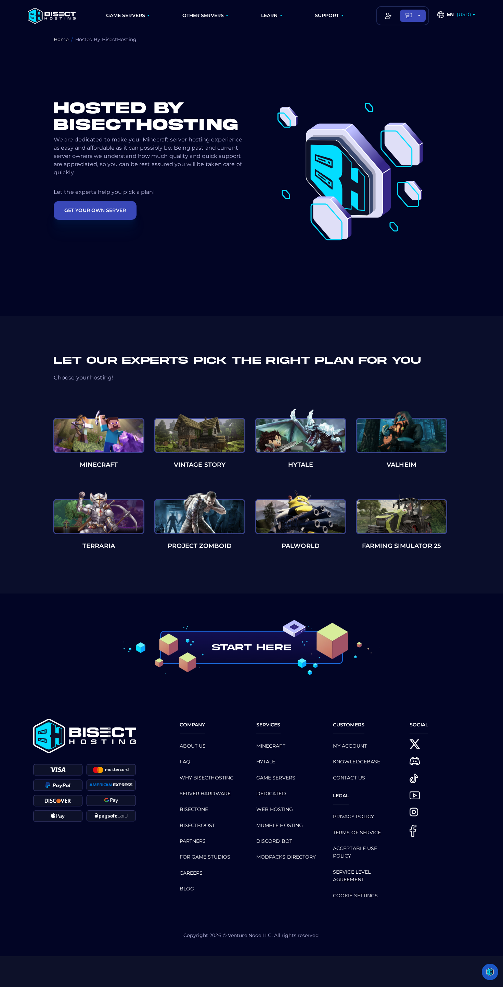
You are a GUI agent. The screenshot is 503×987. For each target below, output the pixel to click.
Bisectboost (197, 825)
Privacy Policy (353, 816)
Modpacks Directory (286, 857)
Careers (191, 873)
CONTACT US (349, 778)
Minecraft (270, 746)
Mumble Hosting (279, 825)
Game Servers (275, 778)
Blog (187, 889)
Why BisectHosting (207, 778)
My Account (350, 746)
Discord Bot (274, 841)
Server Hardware (205, 793)
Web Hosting (274, 809)
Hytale (265, 762)
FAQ (185, 762)
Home (61, 39)
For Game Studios (205, 857)
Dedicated (271, 793)
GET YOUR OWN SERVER (95, 210)
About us (193, 746)
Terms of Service (357, 832)
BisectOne (194, 809)
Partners (193, 841)
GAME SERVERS (125, 15)
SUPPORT (327, 15)
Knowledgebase (356, 762)
